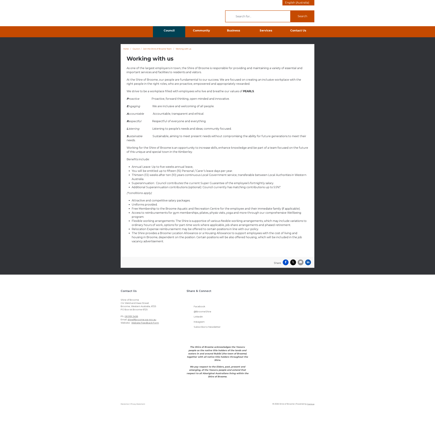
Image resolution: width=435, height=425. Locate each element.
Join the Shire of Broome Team (157, 49)
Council (169, 30)
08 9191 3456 (131, 316)
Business (233, 30)
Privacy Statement (138, 404)
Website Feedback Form (145, 323)
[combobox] (298, 2)
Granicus (310, 404)
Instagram (199, 322)
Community (201, 30)
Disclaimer (125, 404)
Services (266, 30)
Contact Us (298, 30)
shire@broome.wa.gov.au (142, 319)
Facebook (199, 306)
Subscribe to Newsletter (207, 327)
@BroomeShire (202, 311)
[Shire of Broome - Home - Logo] (138, 16)
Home (126, 49)
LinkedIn (198, 316)
